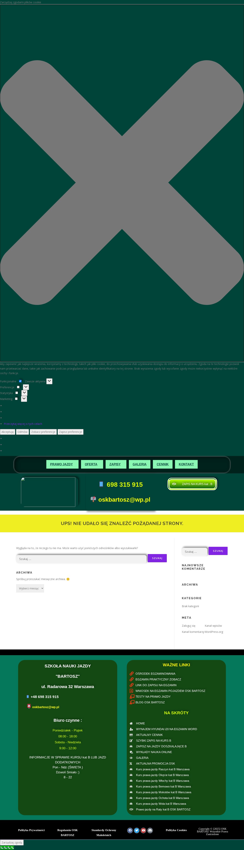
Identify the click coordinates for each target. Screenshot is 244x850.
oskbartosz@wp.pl (124, 499)
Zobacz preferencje (43, 432)
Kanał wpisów (213, 625)
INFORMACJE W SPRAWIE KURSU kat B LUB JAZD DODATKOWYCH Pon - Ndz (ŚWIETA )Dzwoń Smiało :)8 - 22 (67, 767)
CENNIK (163, 464)
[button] (122, 183)
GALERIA (140, 464)
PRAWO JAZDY (61, 464)
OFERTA (91, 464)
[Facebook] (130, 830)
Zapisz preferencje (70, 432)
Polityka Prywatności (31, 830)
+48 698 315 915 (45, 697)
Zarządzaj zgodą (12, 842)
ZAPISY (115, 464)
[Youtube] (143, 830)
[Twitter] (137, 830)
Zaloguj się (188, 625)
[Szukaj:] (81, 558)
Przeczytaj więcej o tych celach (23, 424)
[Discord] (150, 830)
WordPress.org (214, 632)
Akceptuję (8, 432)
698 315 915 (124, 484)
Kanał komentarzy (193, 632)
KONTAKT (186, 464)
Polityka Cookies (176, 830)
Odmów (22, 432)
